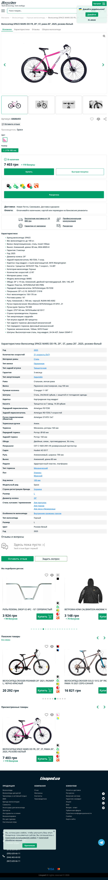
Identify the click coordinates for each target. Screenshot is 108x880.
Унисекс (37, 473)
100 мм (37, 480)
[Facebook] (103, 793)
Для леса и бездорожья (44, 509)
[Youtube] (103, 798)
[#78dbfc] (58, 718)
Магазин (5, 17)
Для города (39, 505)
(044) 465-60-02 (13, 857)
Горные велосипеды (36, 18)
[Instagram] (103, 803)
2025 (36, 350)
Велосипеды (18, 18)
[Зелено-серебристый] (5, 139)
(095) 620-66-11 (13, 853)
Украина (38, 489)
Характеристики (22, 29)
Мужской (38, 476)
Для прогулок (40, 503)
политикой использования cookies (20, 837)
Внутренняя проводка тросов (47, 513)
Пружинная (39, 363)
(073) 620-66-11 (13, 850)
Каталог (97, 3)
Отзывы (36, 29)
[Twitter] (103, 808)
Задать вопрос (51, 558)
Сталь (36, 359)
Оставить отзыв (17, 558)
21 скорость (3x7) (42, 355)
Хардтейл (38, 377)
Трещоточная (40, 368)
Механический (41, 468)
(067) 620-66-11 (13, 861)
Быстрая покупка (80, 171)
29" (35, 498)
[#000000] (58, 650)
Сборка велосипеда (51, 29)
